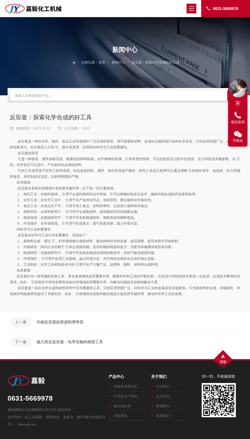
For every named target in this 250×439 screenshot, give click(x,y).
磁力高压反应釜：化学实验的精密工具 (70, 342)
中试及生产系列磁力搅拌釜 (129, 396)
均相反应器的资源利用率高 (60, 322)
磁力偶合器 (122, 406)
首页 (101, 62)
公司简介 (163, 386)
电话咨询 (238, 122)
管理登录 (52, 417)
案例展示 (163, 406)
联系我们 (163, 416)
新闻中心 (118, 62)
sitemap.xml (27, 424)
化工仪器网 (33, 417)
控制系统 (120, 416)
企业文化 (163, 396)
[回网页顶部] (238, 104)
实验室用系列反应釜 (129, 386)
